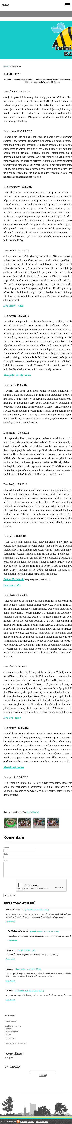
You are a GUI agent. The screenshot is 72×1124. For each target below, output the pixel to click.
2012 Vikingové (32, 812)
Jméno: (6, 848)
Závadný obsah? (27, 1122)
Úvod (5, 66)
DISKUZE (9, 1058)
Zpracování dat (42, 1122)
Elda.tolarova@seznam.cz (15, 1043)
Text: (5, 861)
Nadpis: (6, 854)
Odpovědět (10, 921)
